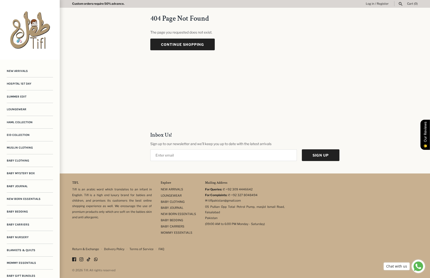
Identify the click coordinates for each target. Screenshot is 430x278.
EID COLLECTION (18, 135)
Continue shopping (182, 44)
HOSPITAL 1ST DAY (19, 83)
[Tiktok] (89, 259)
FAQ (161, 249)
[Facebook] (74, 259)
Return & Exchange (85, 249)
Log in (370, 3)
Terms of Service (141, 249)
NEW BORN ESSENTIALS (24, 199)
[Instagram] (81, 259)
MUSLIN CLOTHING (20, 147)
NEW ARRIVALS (17, 71)
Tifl (86, 270)
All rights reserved (102, 270)
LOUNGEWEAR (16, 109)
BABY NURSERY (18, 237)
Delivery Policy (114, 249)
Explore (166, 183)
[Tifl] (30, 30)
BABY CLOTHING (18, 160)
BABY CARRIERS (18, 224)
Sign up (321, 155)
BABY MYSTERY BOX (21, 173)
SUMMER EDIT (16, 96)
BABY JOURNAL (17, 186)
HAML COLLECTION (20, 122)
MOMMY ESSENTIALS (21, 263)
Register (383, 3)
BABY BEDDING (17, 211)
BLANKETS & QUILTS (21, 250)
